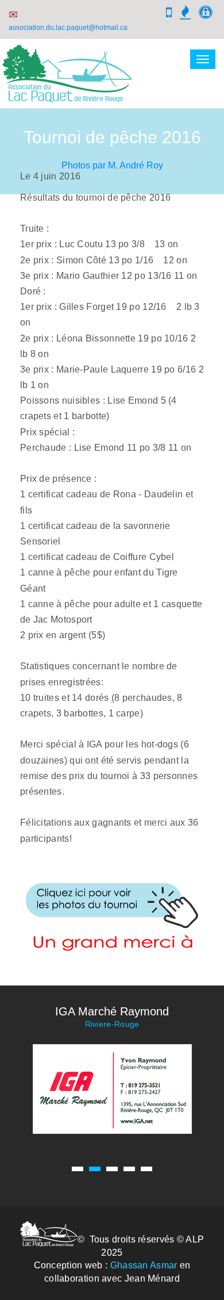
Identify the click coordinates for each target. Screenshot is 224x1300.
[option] (112, 1069)
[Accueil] (67, 95)
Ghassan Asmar (143, 1265)
